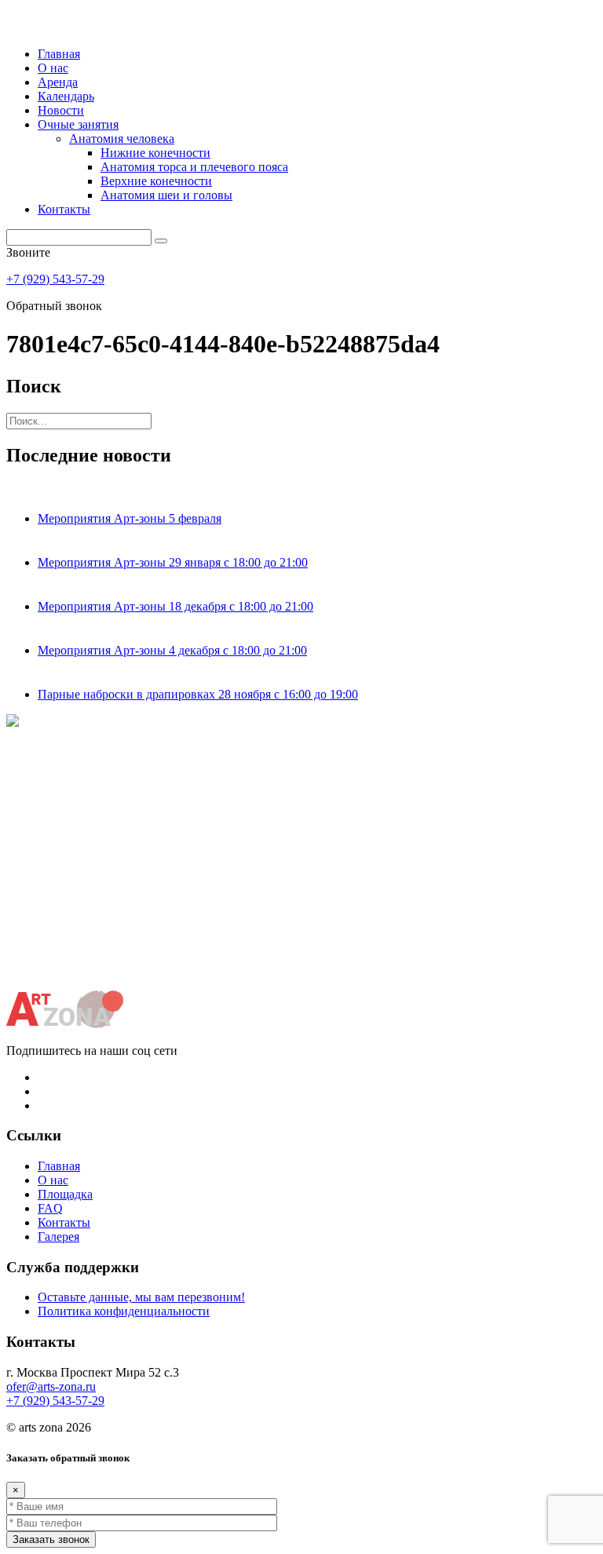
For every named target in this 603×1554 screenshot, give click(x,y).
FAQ (50, 1208)
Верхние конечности (156, 181)
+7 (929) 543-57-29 (55, 279)
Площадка (65, 1194)
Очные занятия (78, 124)
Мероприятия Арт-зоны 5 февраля (129, 518)
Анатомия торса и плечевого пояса (194, 166)
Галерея (58, 1236)
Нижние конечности (155, 152)
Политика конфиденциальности (124, 1311)
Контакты (64, 209)
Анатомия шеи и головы (166, 195)
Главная (59, 53)
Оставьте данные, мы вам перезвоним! (141, 1297)
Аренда (58, 82)
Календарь (66, 96)
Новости (61, 110)
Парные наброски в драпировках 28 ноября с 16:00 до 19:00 (198, 694)
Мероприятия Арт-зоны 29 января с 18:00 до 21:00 (173, 562)
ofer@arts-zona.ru (51, 1386)
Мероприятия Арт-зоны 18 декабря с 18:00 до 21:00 (175, 606)
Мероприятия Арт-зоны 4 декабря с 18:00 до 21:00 (172, 650)
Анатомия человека (121, 138)
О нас (53, 68)
